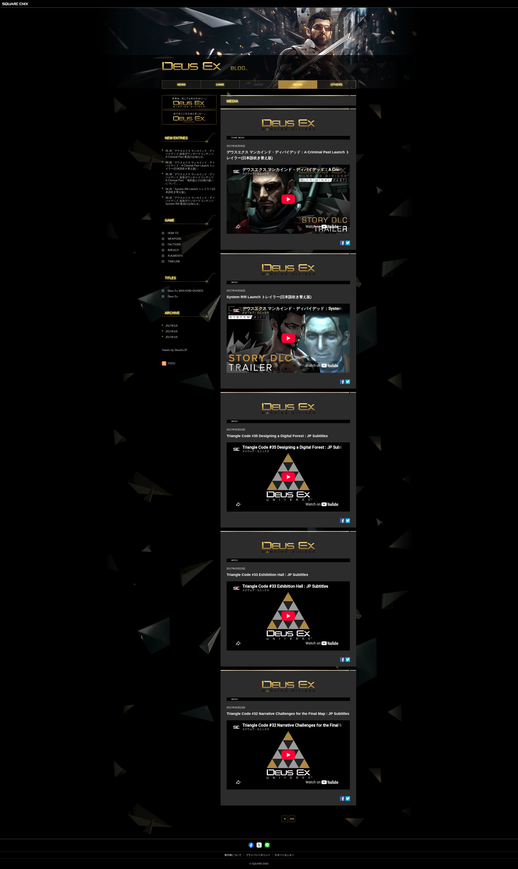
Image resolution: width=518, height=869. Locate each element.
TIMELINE (174, 261)
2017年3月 (172, 337)
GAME (220, 84)
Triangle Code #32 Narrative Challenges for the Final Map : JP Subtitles (288, 714)
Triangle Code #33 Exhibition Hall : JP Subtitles (267, 575)
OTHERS (336, 84)
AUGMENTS (175, 255)
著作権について (232, 855)
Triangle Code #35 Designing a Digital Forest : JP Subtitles (277, 436)
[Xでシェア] (259, 846)
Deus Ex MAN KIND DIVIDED (185, 290)
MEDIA (297, 84)
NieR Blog (259, 67)
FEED (171, 363)
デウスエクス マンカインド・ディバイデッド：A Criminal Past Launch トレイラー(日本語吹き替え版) (288, 155)
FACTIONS (174, 244)
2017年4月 (172, 331)
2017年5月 (172, 325)
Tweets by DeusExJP (174, 350)
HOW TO (173, 233)
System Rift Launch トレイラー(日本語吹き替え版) (269, 297)
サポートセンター (284, 855)
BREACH (173, 250)
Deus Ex (173, 296)
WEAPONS (174, 238)
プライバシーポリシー (258, 855)
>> (292, 819)
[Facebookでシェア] (251, 846)
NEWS (181, 84)
